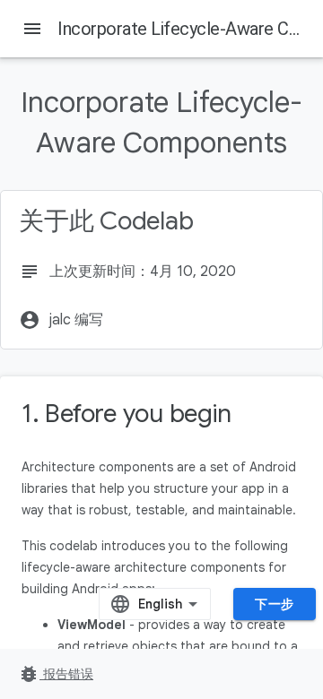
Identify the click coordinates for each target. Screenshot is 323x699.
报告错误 (55, 674)
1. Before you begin (126, 413)
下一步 (274, 604)
